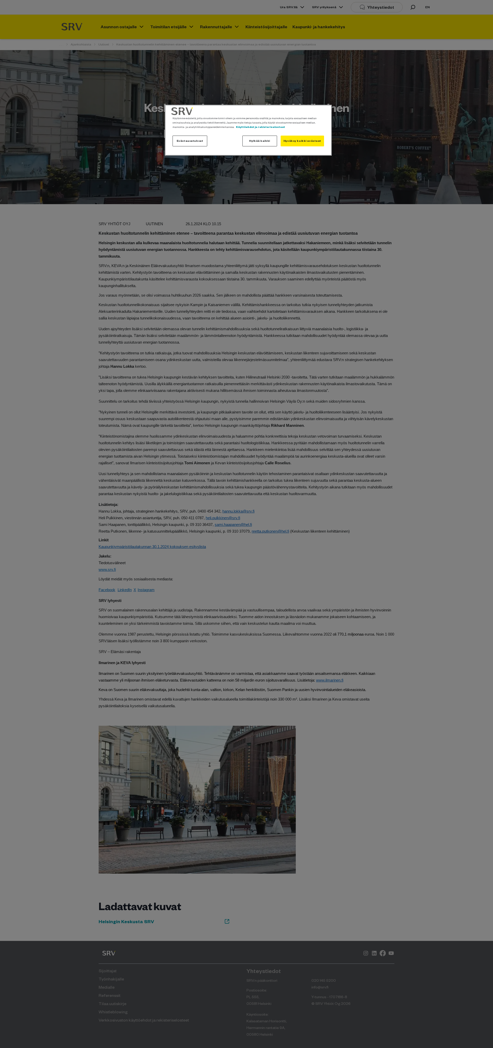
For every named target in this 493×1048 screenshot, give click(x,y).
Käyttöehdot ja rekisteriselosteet (260, 126)
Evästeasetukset (190, 140)
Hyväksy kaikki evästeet (302, 140)
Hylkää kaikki (259, 140)
